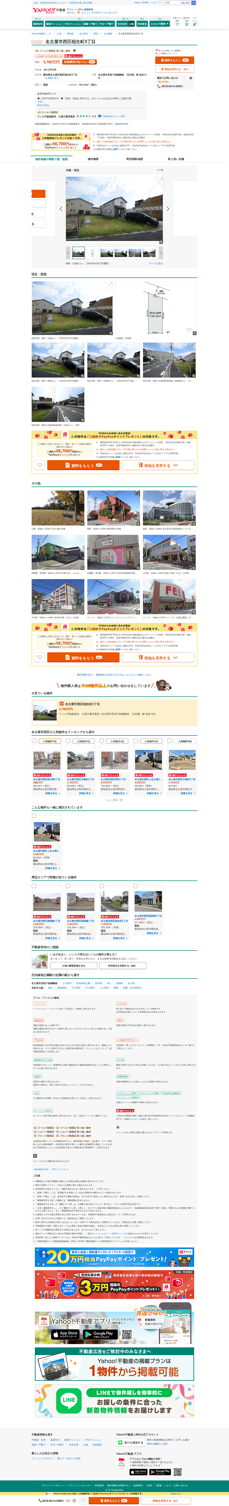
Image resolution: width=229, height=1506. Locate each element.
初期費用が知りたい (79, 62)
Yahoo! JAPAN (141, 2)
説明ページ (118, 149)
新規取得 (88, 9)
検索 (193, 3)
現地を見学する (176, 69)
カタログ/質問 (158, 23)
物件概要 (93, 159)
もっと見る (112, 799)
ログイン (71, 12)
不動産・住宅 (39, 1439)
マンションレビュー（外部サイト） (108, 1233)
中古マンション (73, 23)
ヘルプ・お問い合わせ (176, 1485)
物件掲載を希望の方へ (119, 1485)
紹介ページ (86, 1115)
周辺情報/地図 (134, 159)
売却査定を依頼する (122, 965)
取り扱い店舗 (176, 159)
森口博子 (186, 2)
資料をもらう (176, 60)
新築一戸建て (90, 23)
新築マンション (54, 23)
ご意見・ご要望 (153, 1485)
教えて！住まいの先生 (69, 1458)
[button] (49, 209)
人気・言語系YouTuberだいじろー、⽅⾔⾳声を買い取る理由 (62, 2)
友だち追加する (133, 1442)
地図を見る (53, 77)
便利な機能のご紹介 (157, 1443)
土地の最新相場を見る (73, 965)
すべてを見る (156, 263)
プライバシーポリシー (53, 1485)
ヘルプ (154, 2)
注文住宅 (122, 23)
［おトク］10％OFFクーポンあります (98, 12)
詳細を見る (176, 1493)
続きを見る (43, 105)
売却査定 (142, 23)
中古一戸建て (107, 23)
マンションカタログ (42, 1458)
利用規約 (99, 1485)
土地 (131, 23)
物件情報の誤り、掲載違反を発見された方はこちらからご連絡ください (114, 674)
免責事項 (138, 1485)
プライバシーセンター (80, 1485)
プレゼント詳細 (137, 1118)
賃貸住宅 (38, 23)
